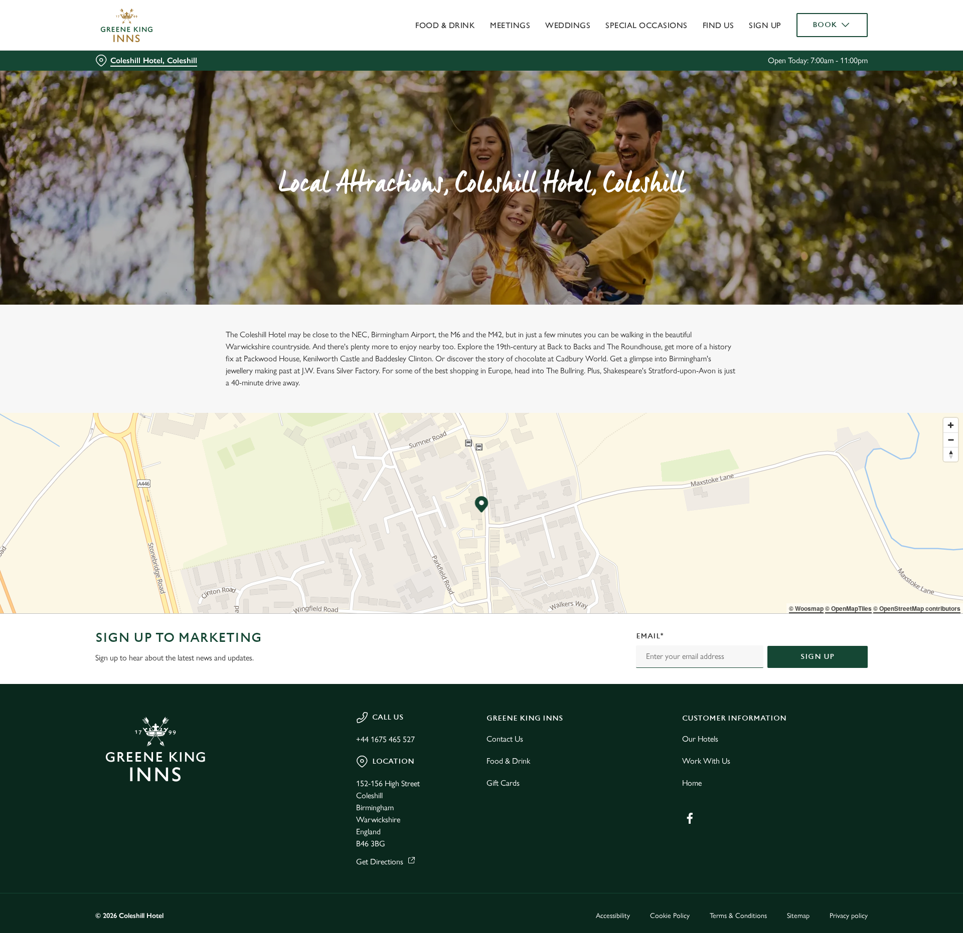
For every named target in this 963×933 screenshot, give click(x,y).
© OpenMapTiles (848, 608)
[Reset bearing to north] (950, 454)
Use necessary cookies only (811, 59)
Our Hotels (700, 739)
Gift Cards (503, 783)
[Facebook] (689, 818)
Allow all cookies (811, 26)
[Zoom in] (950, 425)
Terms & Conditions (738, 915)
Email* (650, 636)
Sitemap (798, 915)
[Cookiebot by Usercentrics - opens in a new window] (133, 93)
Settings (582, 93)
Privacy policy (849, 915)
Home (692, 783)
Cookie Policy (670, 915)
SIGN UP (817, 656)
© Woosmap (806, 608)
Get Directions (379, 861)
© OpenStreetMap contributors (916, 608)
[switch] (356, 93)
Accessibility (613, 915)
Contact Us (505, 739)
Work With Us (706, 761)
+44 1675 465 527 (385, 739)
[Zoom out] (950, 439)
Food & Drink (508, 761)
